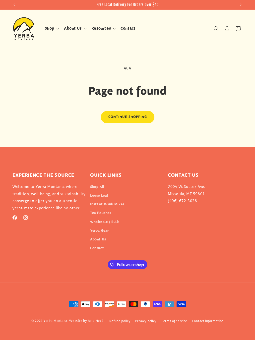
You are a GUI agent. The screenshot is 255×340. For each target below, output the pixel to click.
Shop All (97, 187)
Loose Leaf (99, 195)
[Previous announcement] (14, 4)
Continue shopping (127, 117)
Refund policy (119, 321)
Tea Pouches (100, 213)
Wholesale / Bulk (104, 222)
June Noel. (96, 321)
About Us (98, 239)
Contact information (208, 321)
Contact (97, 248)
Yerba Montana (55, 321)
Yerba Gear (99, 230)
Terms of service (174, 321)
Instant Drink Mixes (107, 204)
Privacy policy (145, 321)
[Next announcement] (240, 4)
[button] (51, 28)
